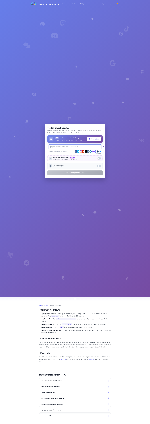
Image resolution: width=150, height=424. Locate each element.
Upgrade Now (95, 139)
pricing (63, 359)
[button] (66, 3)
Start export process (75, 173)
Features (75, 4)
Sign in (104, 4)
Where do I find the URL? (54, 151)
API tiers (92, 359)
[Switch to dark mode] (117, 4)
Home (40, 305)
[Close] (100, 137)
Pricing (82, 4)
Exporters (45, 305)
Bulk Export (65, 151)
